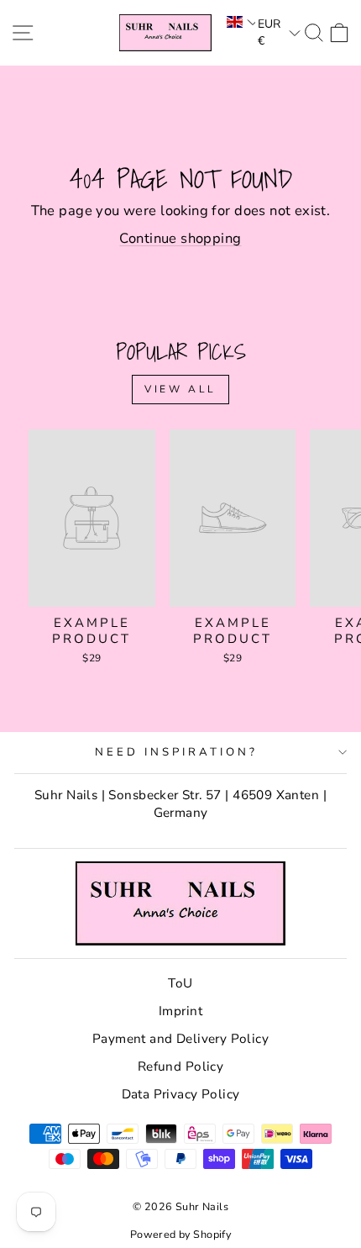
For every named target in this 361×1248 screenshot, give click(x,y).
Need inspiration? (176, 752)
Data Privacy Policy (181, 1094)
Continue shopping (180, 238)
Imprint (180, 1011)
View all (180, 389)
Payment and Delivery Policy (180, 1038)
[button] (239, 22)
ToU (180, 983)
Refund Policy (180, 1066)
